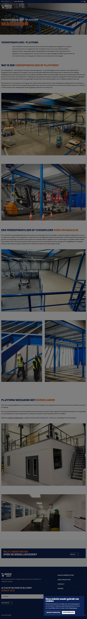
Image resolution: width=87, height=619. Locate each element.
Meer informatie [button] (73, 608)
